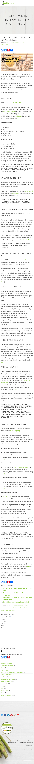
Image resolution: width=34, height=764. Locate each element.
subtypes (19, 116)
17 (4, 400)
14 (2, 362)
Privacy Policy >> (29, 745)
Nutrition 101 (4, 684)
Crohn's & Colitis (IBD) (21, 42)
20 (4, 489)
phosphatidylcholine (21, 467)
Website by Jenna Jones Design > (27, 749)
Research (11, 404)
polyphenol (15, 193)
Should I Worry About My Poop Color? (16, 602)
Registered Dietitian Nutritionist (21, 608)
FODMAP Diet (4, 670)
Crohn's (26, 605)
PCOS (2, 686)
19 (4, 474)
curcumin (3, 608)
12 (7, 324)
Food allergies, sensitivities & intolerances (12, 672)
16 (16, 389)
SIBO (2, 688)
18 (4, 459)
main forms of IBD (9, 111)
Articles (13, 42)
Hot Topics (3, 677)
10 (3, 282)
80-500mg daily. (15, 431)
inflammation (24, 260)
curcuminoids (29, 191)
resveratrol (27, 380)
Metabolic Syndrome (6, 681)
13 (25, 335)
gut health (9, 608)
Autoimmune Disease (6, 663)
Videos (2, 693)
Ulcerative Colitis (10, 610)
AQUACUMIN (7, 497)
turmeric (3, 610)
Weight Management (6, 695)
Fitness (3, 668)
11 (4, 300)
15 (13, 389)
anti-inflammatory (18, 605)
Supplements (4, 44)
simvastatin (4, 383)
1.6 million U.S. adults (19, 103)
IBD (28, 566)
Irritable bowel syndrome (7, 679)
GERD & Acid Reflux (6, 674)
